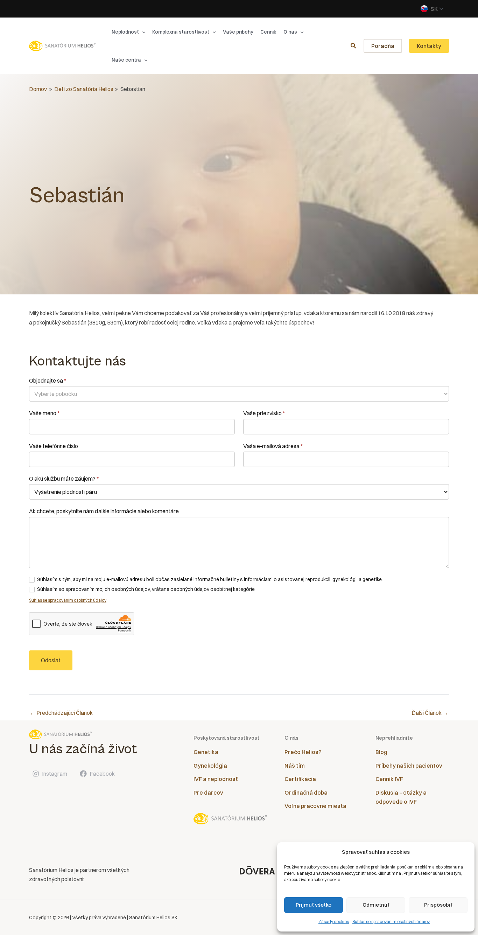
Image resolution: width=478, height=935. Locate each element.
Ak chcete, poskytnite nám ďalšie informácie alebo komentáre (104, 511)
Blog (381, 751)
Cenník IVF (389, 778)
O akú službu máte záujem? (64, 478)
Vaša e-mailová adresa (273, 445)
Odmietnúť (376, 904)
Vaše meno (44, 413)
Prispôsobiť (438, 904)
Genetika (206, 751)
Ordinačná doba (306, 792)
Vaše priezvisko (264, 413)
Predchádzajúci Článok (61, 712)
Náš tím (294, 765)
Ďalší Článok (430, 712)
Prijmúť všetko (313, 904)
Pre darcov (208, 792)
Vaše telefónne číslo (53, 445)
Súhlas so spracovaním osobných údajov (391, 921)
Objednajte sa (47, 380)
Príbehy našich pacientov (408, 765)
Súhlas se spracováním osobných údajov (67, 600)
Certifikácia (300, 778)
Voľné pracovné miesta (315, 805)
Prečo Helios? (302, 751)
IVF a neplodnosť (216, 778)
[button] (142, 32)
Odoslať (51, 660)
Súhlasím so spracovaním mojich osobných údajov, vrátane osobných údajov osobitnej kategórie (145, 589)
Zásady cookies (333, 921)
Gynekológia (210, 765)
